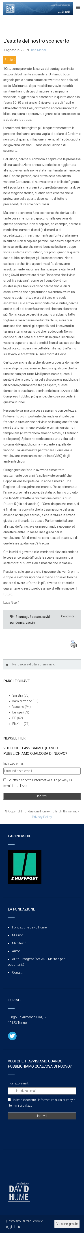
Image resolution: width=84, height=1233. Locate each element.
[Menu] (77, 7)
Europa (17, 712)
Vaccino (18, 707)
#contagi (21, 617)
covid (46, 617)
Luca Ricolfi (38, 50)
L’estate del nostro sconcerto (36, 41)
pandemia (17, 622)
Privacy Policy (42, 817)
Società (9, 59)
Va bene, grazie (67, 1224)
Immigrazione (22, 701)
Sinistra (17, 695)
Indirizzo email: (13, 763)
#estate (35, 617)
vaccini (30, 622)
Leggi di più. (12, 1227)
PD (14, 718)
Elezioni (17, 724)
